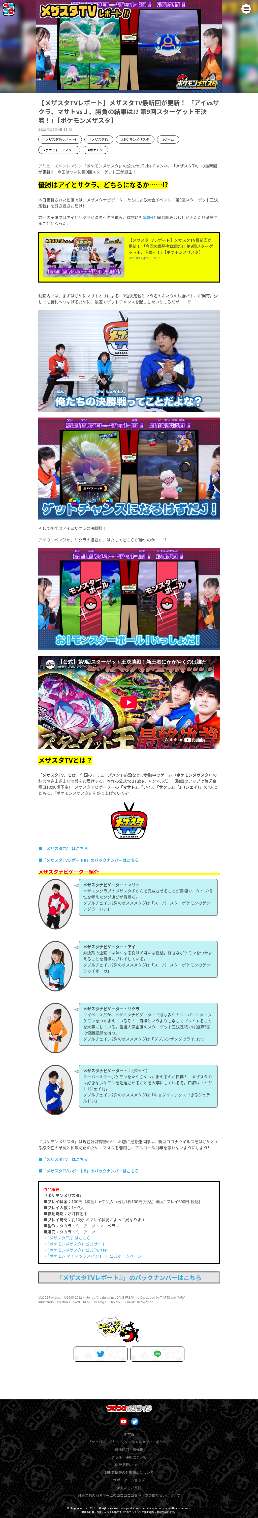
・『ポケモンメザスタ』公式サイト (74, 1244)
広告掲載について (129, 1464)
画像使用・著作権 (129, 1449)
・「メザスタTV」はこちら (67, 1238)
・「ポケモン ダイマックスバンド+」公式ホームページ (92, 1256)
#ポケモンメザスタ (135, 139)
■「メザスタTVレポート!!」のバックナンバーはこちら (88, 860)
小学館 (129, 1434)
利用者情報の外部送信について (129, 1472)
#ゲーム (168, 139)
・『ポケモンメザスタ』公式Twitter (75, 1250)
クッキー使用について (129, 1457)
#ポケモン (95, 150)
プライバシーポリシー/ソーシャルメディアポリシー (129, 1441)
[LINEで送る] (157, 1354)
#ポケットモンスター (59, 150)
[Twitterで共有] (101, 1354)
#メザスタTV (99, 139)
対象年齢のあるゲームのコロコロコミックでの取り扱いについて (129, 1495)
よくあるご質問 (129, 1487)
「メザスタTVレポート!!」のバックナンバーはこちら (129, 1277)
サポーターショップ (129, 1479)
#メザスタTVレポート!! (60, 139)
